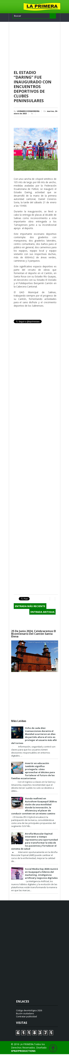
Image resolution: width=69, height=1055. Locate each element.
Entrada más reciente (30, 606)
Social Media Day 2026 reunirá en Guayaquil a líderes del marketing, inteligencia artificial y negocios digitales (41, 873)
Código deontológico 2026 (29, 1010)
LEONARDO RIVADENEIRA (28, 111)
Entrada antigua (42, 611)
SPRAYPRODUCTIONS (23, 1050)
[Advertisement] (36, 46)
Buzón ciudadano (25, 1013)
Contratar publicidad (26, 1016)
